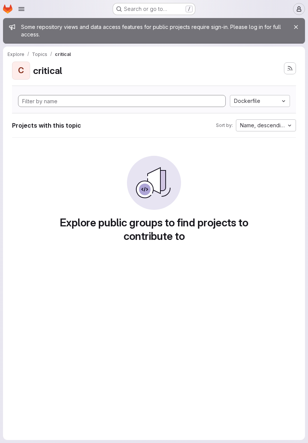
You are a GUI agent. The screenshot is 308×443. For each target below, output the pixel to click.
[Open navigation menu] (21, 9)
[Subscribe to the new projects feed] (290, 68)
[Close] (295, 27)
